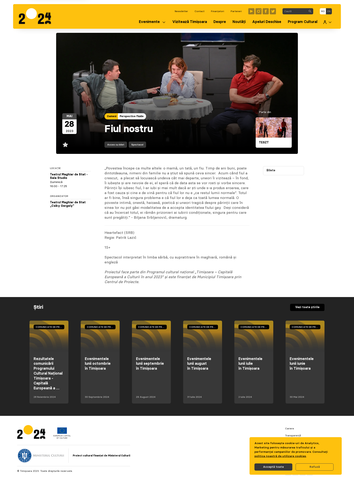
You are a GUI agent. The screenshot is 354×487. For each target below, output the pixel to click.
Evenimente (149, 22)
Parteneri (236, 11)
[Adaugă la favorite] (65, 145)
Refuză (315, 466)
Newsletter (181, 11)
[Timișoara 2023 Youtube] (251, 11)
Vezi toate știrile (307, 307)
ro (323, 11)
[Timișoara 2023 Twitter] (273, 11)
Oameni (111, 116)
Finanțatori (217, 11)
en (328, 11)
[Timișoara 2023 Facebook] (266, 11)
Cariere (289, 428)
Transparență (293, 435)
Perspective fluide (132, 116)
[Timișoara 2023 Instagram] (258, 11)
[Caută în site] (310, 11)
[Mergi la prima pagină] (37, 16)
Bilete (271, 170)
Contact (199, 11)
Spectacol (137, 144)
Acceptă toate (273, 466)
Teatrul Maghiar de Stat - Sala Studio (69, 176)
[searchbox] (295, 11)
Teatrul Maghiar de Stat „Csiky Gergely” (68, 204)
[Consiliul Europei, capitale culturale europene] (61, 437)
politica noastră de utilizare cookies (280, 456)
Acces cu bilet (115, 144)
